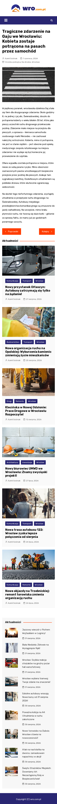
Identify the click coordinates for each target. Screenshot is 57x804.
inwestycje (27, 462)
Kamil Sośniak (11, 58)
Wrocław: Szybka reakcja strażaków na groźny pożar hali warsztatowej (36, 663)
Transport (27, 281)
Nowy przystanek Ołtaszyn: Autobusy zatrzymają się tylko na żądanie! (27, 290)
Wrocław (36, 62)
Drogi (9, 401)
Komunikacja (12, 281)
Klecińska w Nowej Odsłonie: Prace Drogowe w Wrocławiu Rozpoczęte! (25, 411)
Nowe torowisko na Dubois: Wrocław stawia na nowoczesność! (36, 734)
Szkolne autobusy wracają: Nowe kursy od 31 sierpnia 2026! (35, 697)
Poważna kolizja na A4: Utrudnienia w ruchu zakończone (33, 716)
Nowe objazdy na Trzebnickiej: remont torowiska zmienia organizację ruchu (27, 594)
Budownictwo (13, 342)
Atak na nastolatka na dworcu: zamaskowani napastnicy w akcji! (33, 753)
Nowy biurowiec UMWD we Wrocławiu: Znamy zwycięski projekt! (26, 472)
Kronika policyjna (13, 62)
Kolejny (45, 231)
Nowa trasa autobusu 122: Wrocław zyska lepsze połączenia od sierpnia (24, 533)
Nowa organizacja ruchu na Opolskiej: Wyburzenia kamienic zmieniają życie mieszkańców (28, 351)
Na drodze (26, 62)
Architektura (12, 462)
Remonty (20, 401)
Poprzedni (13, 231)
